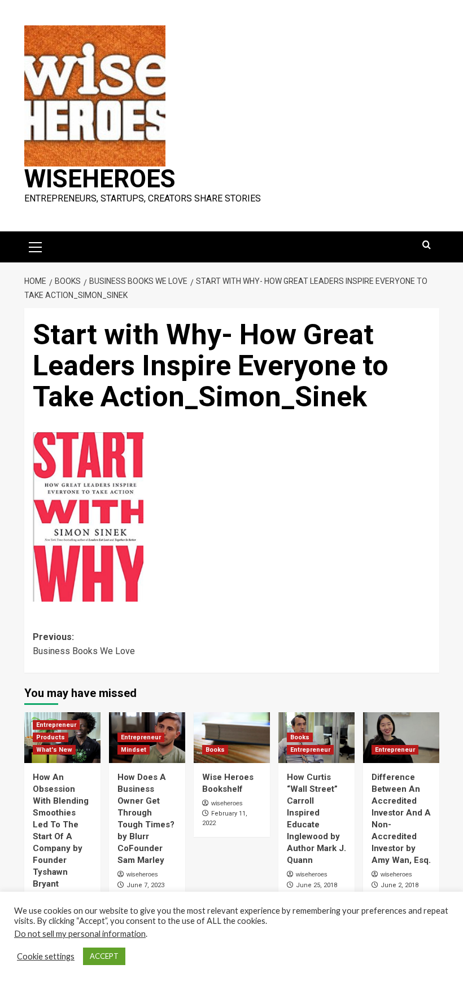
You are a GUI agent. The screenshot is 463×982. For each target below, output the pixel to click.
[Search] (427, 245)
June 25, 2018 (316, 885)
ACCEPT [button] (104, 956)
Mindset (133, 749)
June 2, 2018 (399, 885)
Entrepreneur (56, 725)
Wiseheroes (100, 179)
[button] (35, 245)
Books (215, 749)
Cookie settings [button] (46, 956)
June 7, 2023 (145, 885)
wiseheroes (142, 874)
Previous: (84, 644)
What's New (54, 749)
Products (50, 737)
